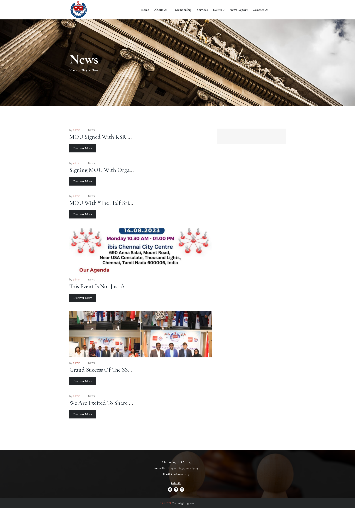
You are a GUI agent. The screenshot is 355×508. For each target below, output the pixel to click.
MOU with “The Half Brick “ (103, 202)
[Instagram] (176, 489)
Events (217, 10)
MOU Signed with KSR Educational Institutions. (127, 136)
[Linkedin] (182, 489)
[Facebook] (170, 489)
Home (145, 10)
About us (160, 10)
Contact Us (260, 10)
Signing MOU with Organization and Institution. (129, 170)
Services (202, 10)
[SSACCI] (78, 9)
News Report (239, 10)
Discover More (82, 148)
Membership (183, 10)
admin (76, 130)
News (91, 130)
